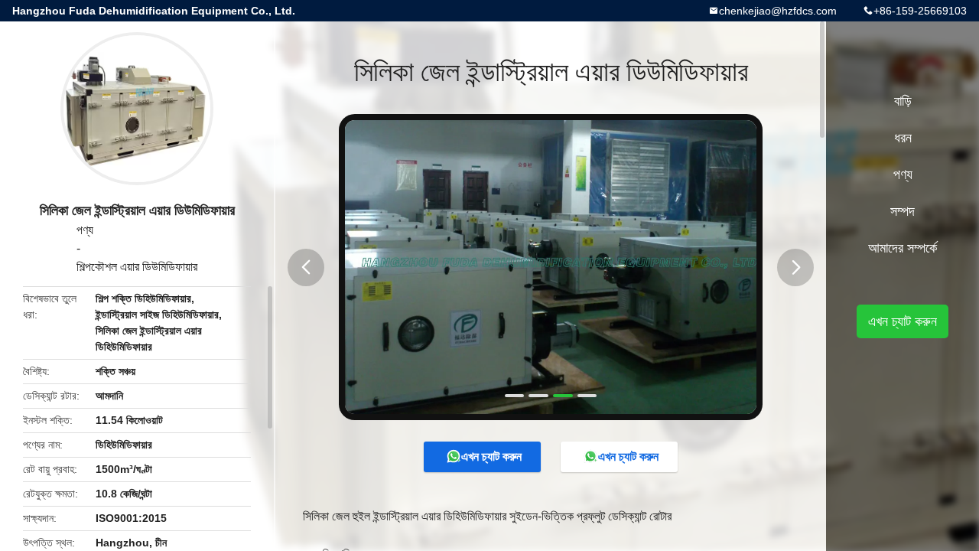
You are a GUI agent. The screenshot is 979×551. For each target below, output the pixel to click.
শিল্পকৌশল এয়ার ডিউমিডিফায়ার (136, 266)
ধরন (903, 137)
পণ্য (84, 229)
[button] (306, 267)
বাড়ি (903, 101)
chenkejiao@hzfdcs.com (778, 11)
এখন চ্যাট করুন (491, 456)
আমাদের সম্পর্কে (902, 248)
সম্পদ (902, 211)
